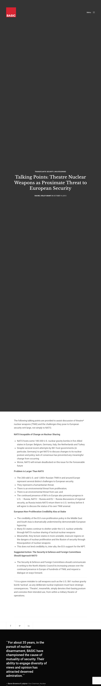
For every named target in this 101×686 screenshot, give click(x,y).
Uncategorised (60, 171)
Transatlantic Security (44, 171)
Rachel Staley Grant (43, 195)
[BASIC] (11, 12)
